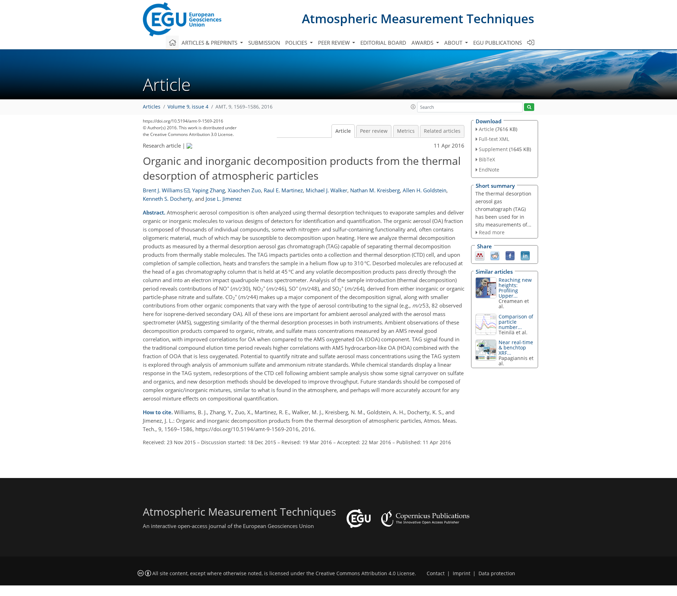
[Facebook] (510, 255)
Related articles (442, 131)
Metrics (406, 131)
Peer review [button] (334, 42)
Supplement (493, 149)
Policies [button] (297, 42)
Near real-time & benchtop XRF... (516, 347)
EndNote (489, 169)
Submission (264, 42)
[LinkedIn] (525, 255)
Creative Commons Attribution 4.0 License (365, 573)
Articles (151, 107)
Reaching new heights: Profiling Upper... (515, 288)
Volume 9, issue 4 (187, 107)
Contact (436, 573)
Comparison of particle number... (516, 321)
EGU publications (497, 42)
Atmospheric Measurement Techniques (418, 18)
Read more (492, 232)
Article (343, 131)
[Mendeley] (479, 255)
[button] (413, 107)
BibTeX (487, 159)
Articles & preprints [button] (210, 42)
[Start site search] (529, 107)
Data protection (496, 573)
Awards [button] (423, 42)
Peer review (374, 131)
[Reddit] (495, 255)
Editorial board (383, 42)
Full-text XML (494, 139)
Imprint (461, 573)
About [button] (454, 42)
